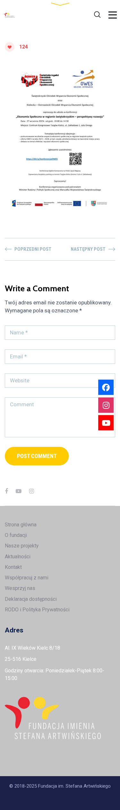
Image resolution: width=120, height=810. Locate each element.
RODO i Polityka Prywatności (37, 610)
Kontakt (13, 567)
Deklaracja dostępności (31, 599)
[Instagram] (31, 491)
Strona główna (20, 525)
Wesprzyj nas (20, 588)
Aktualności (17, 557)
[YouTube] (18, 491)
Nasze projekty (22, 546)
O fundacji (16, 535)
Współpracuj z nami (26, 578)
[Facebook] (6, 491)
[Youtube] (106, 423)
